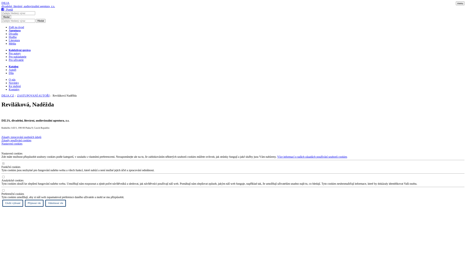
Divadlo (13, 33)
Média (12, 43)
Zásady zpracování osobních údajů (21, 137)
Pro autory (15, 53)
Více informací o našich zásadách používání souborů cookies (312, 156)
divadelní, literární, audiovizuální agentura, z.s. (28, 6)
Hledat (6, 17)
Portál (9, 9)
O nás (12, 79)
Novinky (14, 82)
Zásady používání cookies (16, 140)
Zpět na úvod (16, 27)
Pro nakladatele (17, 56)
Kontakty (14, 89)
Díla (11, 73)
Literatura (14, 40)
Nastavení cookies (11, 143)
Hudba (13, 37)
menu (460, 3)
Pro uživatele (16, 59)
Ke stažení (15, 86)
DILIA (5, 3)
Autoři (12, 69)
